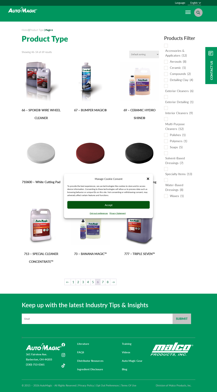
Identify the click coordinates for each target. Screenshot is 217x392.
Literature (83, 343)
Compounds (180, 74)
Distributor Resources (90, 360)
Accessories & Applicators (176, 53)
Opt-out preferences (99, 213)
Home (25, 30)
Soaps (176, 147)
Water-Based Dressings (174, 187)
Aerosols (178, 61)
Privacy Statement (118, 213)
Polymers (178, 141)
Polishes (178, 135)
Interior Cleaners (179, 113)
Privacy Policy (86, 385)
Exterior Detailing (179, 102)
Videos (126, 352)
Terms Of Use (128, 385)
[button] (148, 179)
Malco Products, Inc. (180, 385)
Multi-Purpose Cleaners (175, 126)
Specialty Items (178, 174)
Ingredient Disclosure (90, 369)
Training (126, 343)
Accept (108, 204)
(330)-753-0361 (35, 364)
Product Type (37, 30)
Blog (124, 369)
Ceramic (178, 67)
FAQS (80, 352)
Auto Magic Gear (132, 360)
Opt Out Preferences (107, 385)
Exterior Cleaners (179, 91)
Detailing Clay (181, 80)
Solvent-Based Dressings (175, 160)
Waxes (177, 196)
